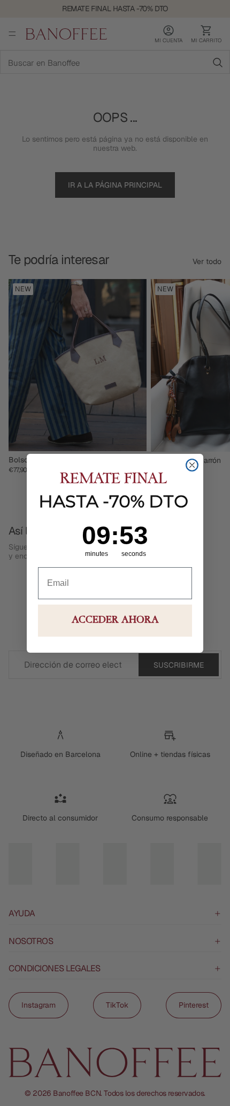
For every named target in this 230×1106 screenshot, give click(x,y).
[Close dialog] (192, 465)
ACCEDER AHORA (115, 620)
